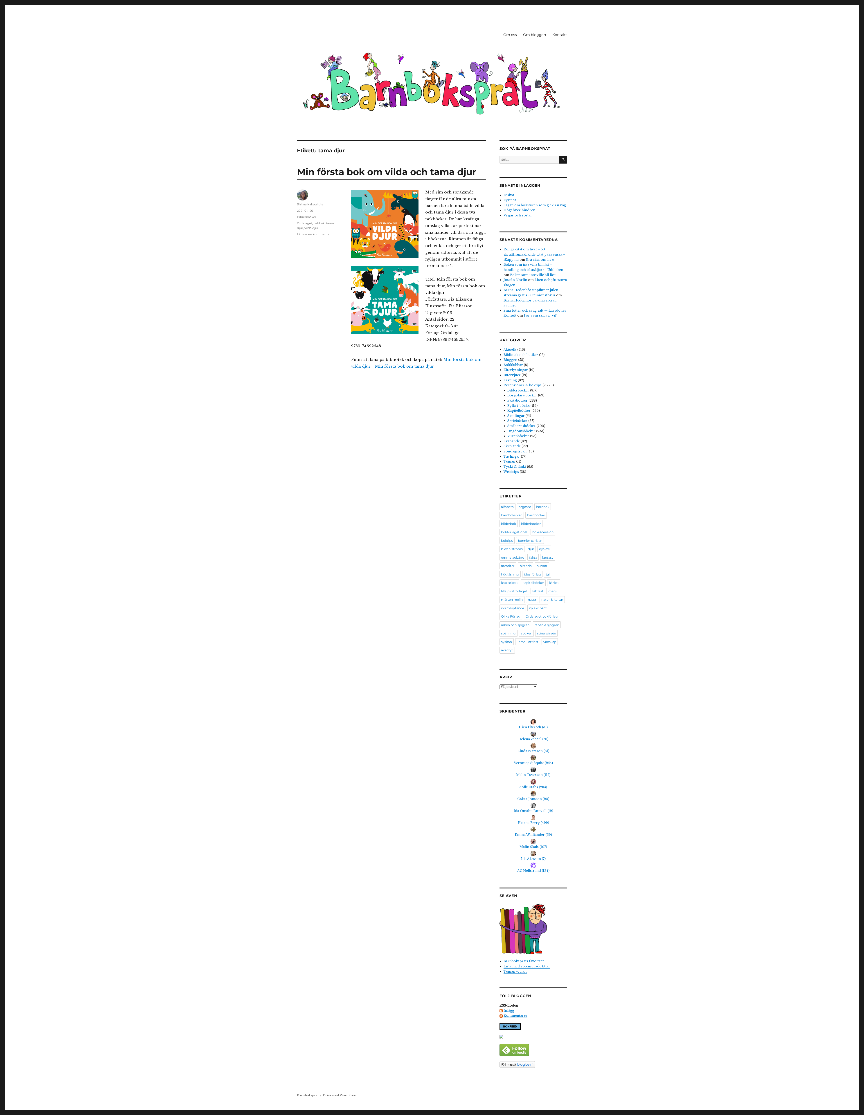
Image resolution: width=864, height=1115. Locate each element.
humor (542, 566)
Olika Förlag (510, 616)
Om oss (510, 35)
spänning (508, 633)
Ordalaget (304, 223)
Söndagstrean (515, 451)
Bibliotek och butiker (521, 355)
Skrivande (512, 446)
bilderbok (508, 524)
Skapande (512, 441)
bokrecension (543, 532)
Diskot (509, 195)
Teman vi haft (515, 971)
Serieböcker (517, 421)
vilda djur (311, 228)
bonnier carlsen (530, 541)
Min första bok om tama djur (404, 366)
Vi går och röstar (518, 215)
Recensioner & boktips (523, 385)
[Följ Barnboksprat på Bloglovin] (533, 1064)
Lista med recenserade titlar (527, 966)
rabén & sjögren (547, 625)
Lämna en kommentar (314, 234)
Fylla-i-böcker (519, 406)
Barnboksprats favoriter (524, 961)
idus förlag (532, 574)
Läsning (510, 380)
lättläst (537, 591)
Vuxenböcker (518, 436)
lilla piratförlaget (514, 591)
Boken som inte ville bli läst (533, 275)
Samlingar (516, 416)
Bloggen (510, 360)
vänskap (549, 642)
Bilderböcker (306, 217)
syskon (506, 642)
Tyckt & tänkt (515, 467)
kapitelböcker (533, 583)
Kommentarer (515, 1016)
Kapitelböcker (519, 411)
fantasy (548, 557)
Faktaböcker (517, 400)
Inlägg (509, 1011)
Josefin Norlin (515, 280)
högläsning (510, 574)
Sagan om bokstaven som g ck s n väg (535, 205)
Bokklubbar (513, 365)
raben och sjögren (515, 625)
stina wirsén (546, 633)
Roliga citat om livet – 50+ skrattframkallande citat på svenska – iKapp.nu (534, 254)
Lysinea (510, 200)
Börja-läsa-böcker (522, 395)
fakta (533, 557)
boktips (507, 541)
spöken (526, 633)
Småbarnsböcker (521, 426)
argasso (525, 507)
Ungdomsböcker (521, 431)
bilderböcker (531, 524)
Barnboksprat (308, 1095)
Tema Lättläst (527, 642)
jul (548, 574)
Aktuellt (510, 350)
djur (531, 549)
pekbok (319, 223)
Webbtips (511, 472)
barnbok (542, 507)
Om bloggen (534, 35)
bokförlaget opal (514, 532)
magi (552, 591)
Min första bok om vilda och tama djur (386, 171)
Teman (509, 461)
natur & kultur (552, 600)
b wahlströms (512, 549)
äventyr (507, 650)
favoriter (508, 566)
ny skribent (538, 608)
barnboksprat (511, 515)
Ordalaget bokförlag (542, 616)
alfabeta (507, 507)
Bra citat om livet (540, 260)
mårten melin (512, 600)
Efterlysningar (516, 370)
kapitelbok (509, 583)
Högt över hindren (519, 210)
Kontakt (559, 35)
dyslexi (544, 549)
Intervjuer (512, 375)
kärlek (553, 583)
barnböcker (536, 515)
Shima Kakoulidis (310, 204)
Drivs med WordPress (340, 1095)
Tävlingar (512, 456)
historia (526, 566)
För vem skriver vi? (540, 315)
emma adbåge (512, 557)
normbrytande (512, 608)
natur (532, 600)
